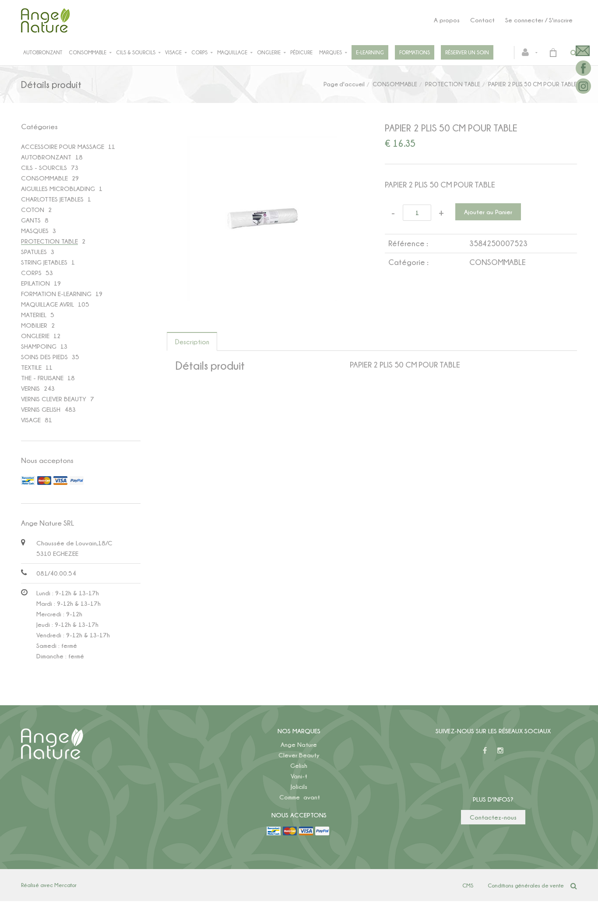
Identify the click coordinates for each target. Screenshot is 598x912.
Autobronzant (42, 52)
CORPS (31, 272)
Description (192, 341)
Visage (173, 52)
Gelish (298, 765)
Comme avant (299, 797)
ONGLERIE (35, 335)
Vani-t (299, 776)
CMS (467, 885)
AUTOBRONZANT (46, 157)
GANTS (31, 220)
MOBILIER (34, 325)
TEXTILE (31, 367)
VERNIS (30, 388)
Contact (482, 20)
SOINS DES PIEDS (44, 356)
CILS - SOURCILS (44, 167)
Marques (330, 52)
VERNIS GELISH (40, 409)
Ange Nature (299, 744)
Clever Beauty (299, 755)
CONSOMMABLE (395, 84)
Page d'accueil (344, 84)
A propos (447, 20)
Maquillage (232, 52)
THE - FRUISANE (42, 378)
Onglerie (269, 52)
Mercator (65, 885)
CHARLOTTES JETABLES (52, 199)
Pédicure (301, 52)
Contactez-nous (493, 817)
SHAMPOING (38, 346)
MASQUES (35, 230)
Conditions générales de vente (526, 885)
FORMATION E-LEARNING (56, 293)
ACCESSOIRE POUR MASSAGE (62, 146)
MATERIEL (33, 314)
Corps (199, 52)
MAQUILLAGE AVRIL (47, 304)
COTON (32, 209)
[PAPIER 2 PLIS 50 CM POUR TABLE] (263, 142)
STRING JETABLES (44, 262)
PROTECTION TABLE (452, 84)
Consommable (87, 52)
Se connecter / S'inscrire (539, 20)
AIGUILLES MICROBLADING (58, 188)
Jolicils (299, 786)
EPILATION (35, 283)
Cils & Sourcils (135, 52)
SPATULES (34, 251)
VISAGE (31, 420)
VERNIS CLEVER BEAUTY (53, 399)
